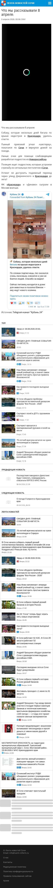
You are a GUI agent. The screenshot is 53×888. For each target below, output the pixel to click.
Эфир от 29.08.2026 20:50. (29, 329)
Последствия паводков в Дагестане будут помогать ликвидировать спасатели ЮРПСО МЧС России (33, 477)
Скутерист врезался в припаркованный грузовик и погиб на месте (33, 428)
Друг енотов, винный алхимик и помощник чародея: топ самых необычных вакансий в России (31, 761)
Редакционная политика (14, 866)
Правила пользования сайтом (17, 876)
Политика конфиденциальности (18, 871)
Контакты (7, 862)
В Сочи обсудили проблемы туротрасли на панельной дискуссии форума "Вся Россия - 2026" (33, 401)
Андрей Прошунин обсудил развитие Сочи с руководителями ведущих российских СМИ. (34, 454)
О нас (6, 857)
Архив (6, 880)
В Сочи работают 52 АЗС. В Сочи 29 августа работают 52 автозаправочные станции (34, 640)
